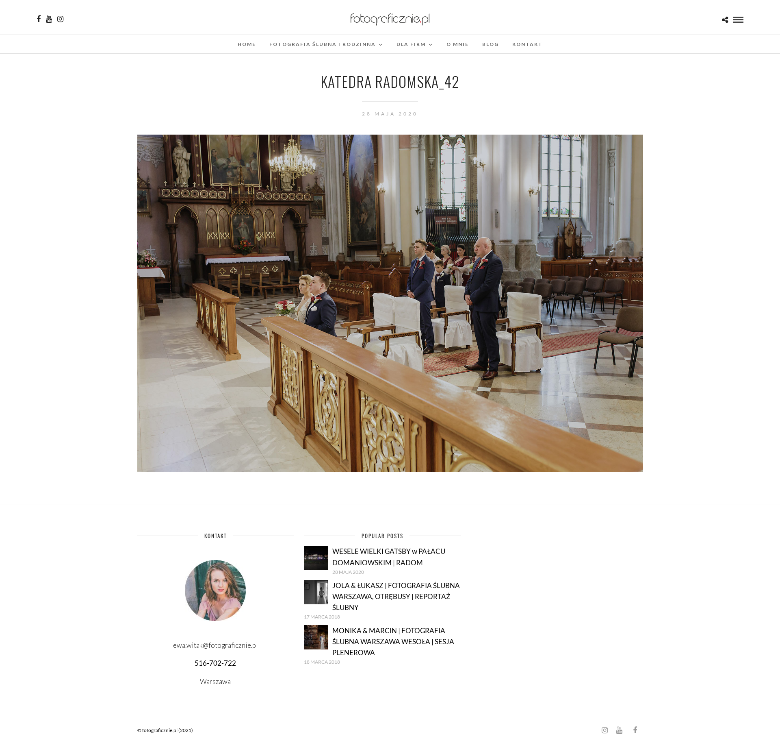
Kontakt (527, 44)
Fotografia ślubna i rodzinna (322, 44)
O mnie (457, 44)
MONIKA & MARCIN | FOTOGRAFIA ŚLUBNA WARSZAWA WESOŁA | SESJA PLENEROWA (393, 641)
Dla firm (411, 44)
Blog (490, 44)
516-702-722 (215, 663)
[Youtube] (49, 19)
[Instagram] (60, 19)
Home (247, 44)
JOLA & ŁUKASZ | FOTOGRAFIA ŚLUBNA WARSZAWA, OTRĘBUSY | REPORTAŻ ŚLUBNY (396, 596)
